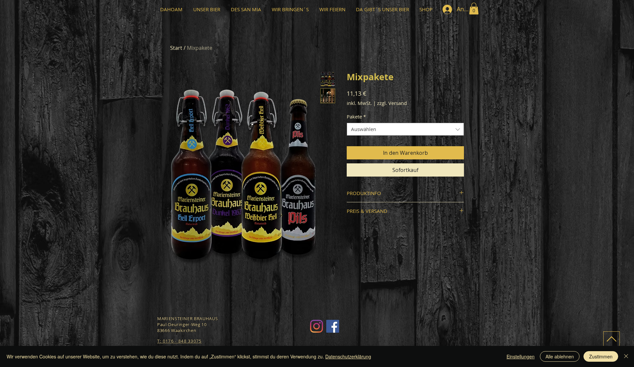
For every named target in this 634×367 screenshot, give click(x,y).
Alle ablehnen (560, 356)
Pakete (356, 116)
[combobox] (405, 129)
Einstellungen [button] (521, 356)
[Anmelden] (447, 9)
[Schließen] (626, 356)
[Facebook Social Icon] (332, 326)
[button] (474, 9)
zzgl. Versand (392, 103)
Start (176, 47)
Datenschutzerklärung (348, 356)
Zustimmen (601, 356)
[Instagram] (316, 326)
